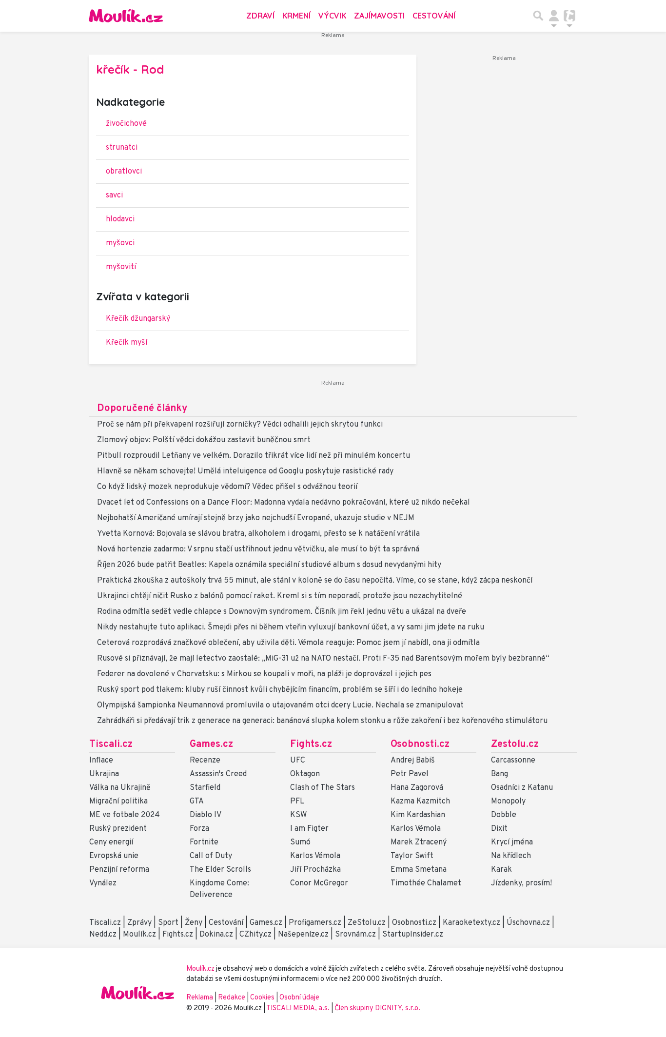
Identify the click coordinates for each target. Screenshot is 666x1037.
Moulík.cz (139, 934)
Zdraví (260, 15)
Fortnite (204, 842)
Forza (199, 829)
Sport (168, 923)
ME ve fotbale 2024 (124, 815)
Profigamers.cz (315, 923)
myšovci (120, 243)
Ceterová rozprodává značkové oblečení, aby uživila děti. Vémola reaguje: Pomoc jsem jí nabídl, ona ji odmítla (288, 643)
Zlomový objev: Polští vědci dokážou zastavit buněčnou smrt (204, 440)
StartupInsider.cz (412, 934)
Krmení (296, 15)
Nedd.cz (103, 934)
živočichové (126, 124)
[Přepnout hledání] (538, 15)
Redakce (231, 997)
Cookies (262, 997)
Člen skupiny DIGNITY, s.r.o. (377, 1008)
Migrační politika (118, 801)
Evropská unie (113, 856)
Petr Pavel (410, 774)
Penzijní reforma (119, 870)
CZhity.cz (255, 934)
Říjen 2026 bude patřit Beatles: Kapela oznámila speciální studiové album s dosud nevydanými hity (269, 565)
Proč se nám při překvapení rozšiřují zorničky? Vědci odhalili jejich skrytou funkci (240, 425)
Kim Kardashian (418, 815)
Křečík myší (126, 343)
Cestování (433, 15)
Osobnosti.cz (420, 744)
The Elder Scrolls (220, 870)
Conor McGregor (319, 883)
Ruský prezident (118, 829)
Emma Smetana (419, 870)
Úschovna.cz (528, 923)
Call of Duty (211, 856)
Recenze (205, 760)
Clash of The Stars (322, 788)
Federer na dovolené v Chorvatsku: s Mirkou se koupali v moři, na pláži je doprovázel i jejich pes (264, 674)
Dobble (503, 815)
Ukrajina (104, 774)
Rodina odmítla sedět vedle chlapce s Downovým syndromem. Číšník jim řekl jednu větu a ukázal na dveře (281, 612)
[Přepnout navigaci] (554, 15)
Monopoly (508, 801)
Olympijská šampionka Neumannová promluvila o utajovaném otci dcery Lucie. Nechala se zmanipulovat (280, 705)
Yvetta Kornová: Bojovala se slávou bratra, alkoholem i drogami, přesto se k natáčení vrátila (258, 534)
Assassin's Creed (218, 774)
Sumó (300, 842)
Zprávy (139, 923)
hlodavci (120, 219)
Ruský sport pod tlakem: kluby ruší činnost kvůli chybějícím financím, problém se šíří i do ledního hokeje (280, 690)
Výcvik (332, 15)
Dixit (499, 829)
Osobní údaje (299, 997)
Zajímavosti (379, 15)
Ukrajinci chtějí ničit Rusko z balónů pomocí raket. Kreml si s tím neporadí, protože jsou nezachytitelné (279, 596)
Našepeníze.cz (303, 934)
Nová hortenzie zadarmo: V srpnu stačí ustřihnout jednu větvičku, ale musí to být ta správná (258, 549)
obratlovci (124, 171)
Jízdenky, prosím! (521, 883)
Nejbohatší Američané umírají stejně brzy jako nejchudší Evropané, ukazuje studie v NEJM (255, 518)
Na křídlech (511, 856)
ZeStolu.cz (367, 923)
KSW (298, 815)
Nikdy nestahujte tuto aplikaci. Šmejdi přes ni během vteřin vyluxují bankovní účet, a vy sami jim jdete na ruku (290, 627)
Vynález (103, 883)
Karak (501, 870)
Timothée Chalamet (426, 883)
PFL (297, 801)
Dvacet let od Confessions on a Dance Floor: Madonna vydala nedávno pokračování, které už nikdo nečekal (283, 503)
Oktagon (305, 774)
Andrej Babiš (413, 760)
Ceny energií (111, 842)
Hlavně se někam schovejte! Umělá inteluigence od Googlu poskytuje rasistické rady (245, 471)
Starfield (205, 788)
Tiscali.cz (111, 744)
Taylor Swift (412, 856)
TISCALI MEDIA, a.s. (298, 1008)
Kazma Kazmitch (420, 801)
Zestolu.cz (515, 744)
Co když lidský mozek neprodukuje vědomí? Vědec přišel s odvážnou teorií (227, 487)
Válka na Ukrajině (120, 788)
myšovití (121, 267)
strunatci (121, 148)
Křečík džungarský (138, 319)
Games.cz (211, 744)
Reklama (199, 997)
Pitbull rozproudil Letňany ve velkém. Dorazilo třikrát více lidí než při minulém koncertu (253, 456)
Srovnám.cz (355, 934)
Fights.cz (311, 744)
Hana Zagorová (417, 788)
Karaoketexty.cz (471, 923)
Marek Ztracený (419, 842)
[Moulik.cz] (126, 15)
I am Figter (309, 829)
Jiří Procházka (315, 870)
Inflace (101, 760)
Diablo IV (205, 815)
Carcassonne (513, 760)
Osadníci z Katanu (522, 788)
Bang (499, 774)
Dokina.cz (216, 934)
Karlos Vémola (315, 856)
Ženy (193, 923)
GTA (197, 801)
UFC (297, 760)
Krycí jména (512, 842)
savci (114, 195)
